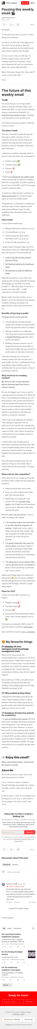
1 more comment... (8, 918)
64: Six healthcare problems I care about (11, 968)
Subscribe (25, 3)
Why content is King (14, 693)
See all (5, 985)
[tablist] (10, 865)
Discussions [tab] (17, 928)
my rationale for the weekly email (21, 176)
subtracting (28, 627)
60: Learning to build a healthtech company (11, 935)
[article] (18, 940)
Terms (29, 1012)
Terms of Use (28, 837)
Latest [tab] (9, 928)
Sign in (32, 3)
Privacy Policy (18, 841)
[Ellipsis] (34, 883)
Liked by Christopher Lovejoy (16, 886)
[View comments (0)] (11, 962)
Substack (8, 1025)
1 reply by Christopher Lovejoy (18, 908)
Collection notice (18, 1014)
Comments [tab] (6, 865)
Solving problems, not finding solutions (12, 974)
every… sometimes (28, 631)
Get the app (28, 1019)
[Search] (33, 928)
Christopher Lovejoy (9, 17)
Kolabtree (9, 713)
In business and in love (10, 957)
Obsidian (9, 646)
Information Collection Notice (22, 839)
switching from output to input (14, 115)
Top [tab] (4, 928)
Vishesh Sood (11, 884)
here (27, 42)
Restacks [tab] (15, 865)
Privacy (23, 1012)
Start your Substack (13, 1019)
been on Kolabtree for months (16, 719)
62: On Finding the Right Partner (12, 953)
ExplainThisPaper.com (16, 337)
